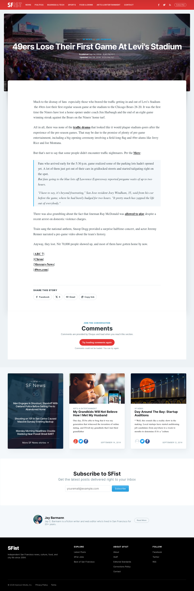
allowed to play (134, 213)
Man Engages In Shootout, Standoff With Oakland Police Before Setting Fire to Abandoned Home (35, 406)
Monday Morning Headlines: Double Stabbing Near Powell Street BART (35, 432)
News (28, 5)
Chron (38, 259)
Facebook (157, 552)
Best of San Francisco (84, 562)
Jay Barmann (103, 39)
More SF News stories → (35, 442)
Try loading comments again (97, 342)
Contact (129, 5)
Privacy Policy (41, 585)
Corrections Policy (121, 566)
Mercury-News (44, 264)
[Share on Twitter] (80, 441)
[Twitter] (164, 5)
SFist (13, 548)
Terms (53, 585)
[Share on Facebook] (86, 441)
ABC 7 (38, 253)
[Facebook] (158, 5)
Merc (136, 152)
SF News (87, 39)
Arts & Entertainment (108, 5)
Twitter (156, 557)
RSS (154, 562)
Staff (115, 557)
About (116, 552)
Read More (141, 520)
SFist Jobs (79, 557)
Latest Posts (80, 552)
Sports (72, 5)
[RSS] (170, 5)
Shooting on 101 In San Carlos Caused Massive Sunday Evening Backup (35, 420)
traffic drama (81, 127)
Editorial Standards (122, 562)
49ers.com (41, 269)
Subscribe (180, 5)
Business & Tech (55, 5)
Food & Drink (86, 5)
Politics (39, 5)
